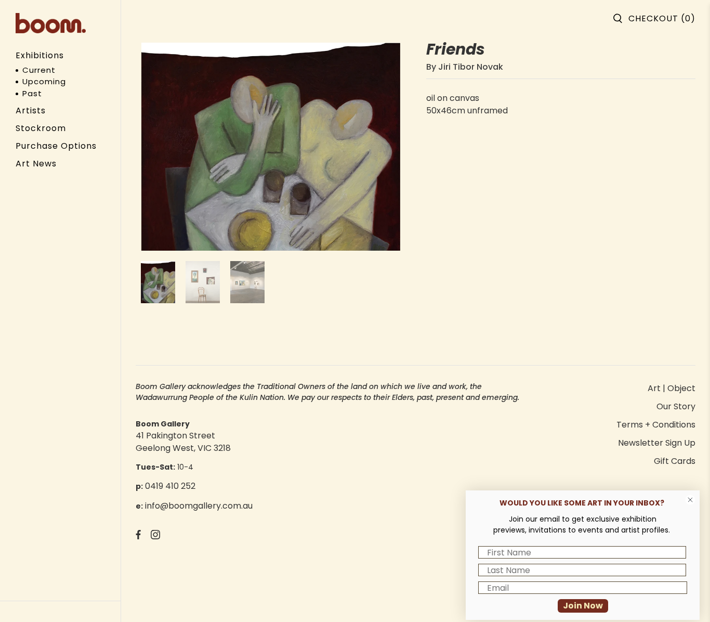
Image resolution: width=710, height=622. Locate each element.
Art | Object (671, 388)
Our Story (675, 406)
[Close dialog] (690, 500)
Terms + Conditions (655, 425)
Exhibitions (40, 55)
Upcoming (44, 81)
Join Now (583, 606)
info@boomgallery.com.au (199, 506)
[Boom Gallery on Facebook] (138, 536)
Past (32, 93)
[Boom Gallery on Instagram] (155, 536)
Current (39, 69)
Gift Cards (674, 461)
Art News (36, 164)
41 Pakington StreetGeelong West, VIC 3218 (183, 442)
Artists (31, 110)
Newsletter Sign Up (656, 443)
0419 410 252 (170, 486)
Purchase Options (56, 146)
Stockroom (41, 128)
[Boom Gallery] (51, 23)
